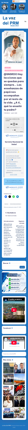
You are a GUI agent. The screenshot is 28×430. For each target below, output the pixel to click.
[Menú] (25, 21)
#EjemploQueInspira (11, 165)
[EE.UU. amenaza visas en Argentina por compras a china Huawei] (19, 390)
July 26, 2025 (13, 174)
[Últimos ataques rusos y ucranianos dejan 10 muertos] (8, 368)
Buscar (5, 263)
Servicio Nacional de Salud (15, 204)
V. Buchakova (10, 213)
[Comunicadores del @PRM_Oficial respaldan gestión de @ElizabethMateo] (8, 401)
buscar (22, 267)
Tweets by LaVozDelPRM (9, 354)
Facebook (7, 328)
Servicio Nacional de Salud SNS (14, 70)
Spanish (17, 1)
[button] (10, 215)
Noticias (6, 204)
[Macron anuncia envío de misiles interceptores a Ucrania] (19, 401)
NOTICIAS (7, 67)
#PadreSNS (13, 163)
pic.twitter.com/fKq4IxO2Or (13, 167)
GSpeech (21, 131)
